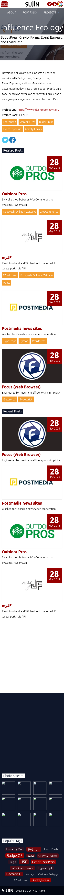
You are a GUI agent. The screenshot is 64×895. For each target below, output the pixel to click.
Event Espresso (12, 129)
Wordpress (9, 275)
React (6, 282)
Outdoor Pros (14, 194)
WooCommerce (49, 211)
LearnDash (9, 121)
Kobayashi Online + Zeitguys (19, 211)
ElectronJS (9, 399)
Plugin (12, 861)
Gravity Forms (33, 129)
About (11, 12)
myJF (6, 257)
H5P (23, 862)
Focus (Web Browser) (21, 387)
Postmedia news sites (22, 328)
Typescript (9, 341)
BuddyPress (46, 121)
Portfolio (30, 12)
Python (24, 341)
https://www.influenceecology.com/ (38, 109)
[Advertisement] (32, 651)
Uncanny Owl (27, 121)
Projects (49, 12)
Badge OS (14, 855)
